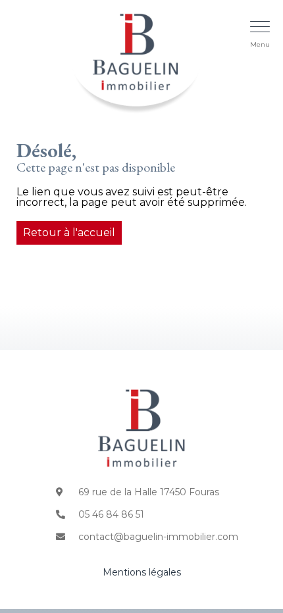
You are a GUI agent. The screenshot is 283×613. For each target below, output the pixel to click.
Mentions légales (142, 572)
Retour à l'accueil (69, 232)
